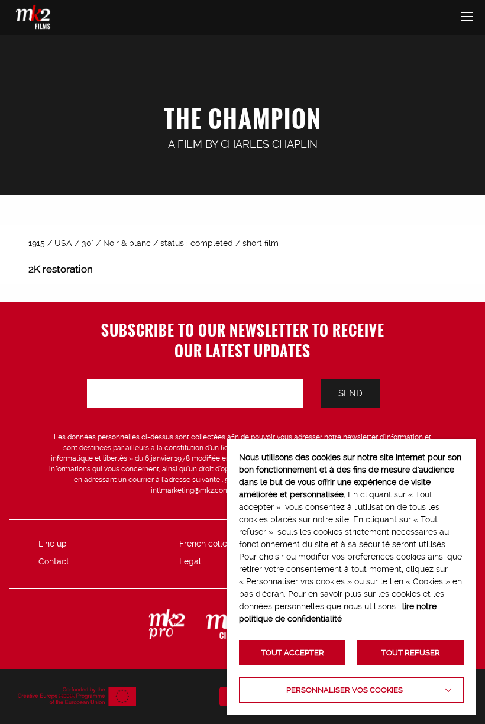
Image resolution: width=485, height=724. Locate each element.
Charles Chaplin (269, 144)
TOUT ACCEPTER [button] (292, 652)
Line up (52, 543)
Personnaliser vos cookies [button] (344, 690)
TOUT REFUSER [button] (410, 652)
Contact (53, 561)
